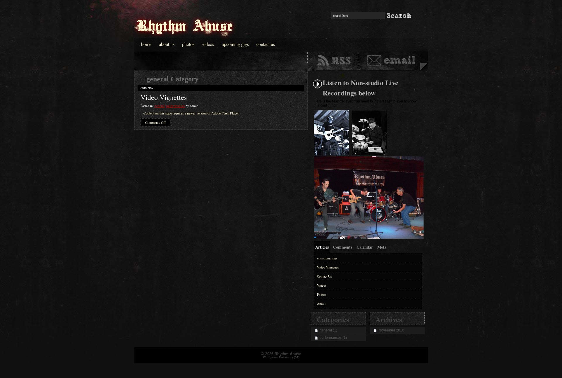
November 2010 (391, 330)
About (321, 303)
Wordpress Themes (276, 357)
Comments (342, 247)
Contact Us (265, 44)
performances (175, 105)
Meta (381, 247)
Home (146, 44)
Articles (322, 247)
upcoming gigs (327, 258)
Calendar (365, 247)
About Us (166, 44)
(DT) (296, 357)
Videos (208, 44)
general (160, 105)
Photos (188, 44)
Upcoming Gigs (235, 44)
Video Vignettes (163, 97)
